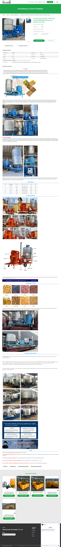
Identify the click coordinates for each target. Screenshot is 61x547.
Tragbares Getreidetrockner (14, 14)
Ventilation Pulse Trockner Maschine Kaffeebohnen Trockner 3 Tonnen (52, 493)
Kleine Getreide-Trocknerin (38, 492)
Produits (8, 14)
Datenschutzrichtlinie (5, 545)
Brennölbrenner (13, 466)
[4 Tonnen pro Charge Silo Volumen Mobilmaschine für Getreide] (9, 483)
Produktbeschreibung (23, 45)
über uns (33, 530)
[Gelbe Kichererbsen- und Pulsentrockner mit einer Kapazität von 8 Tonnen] (23, 483)
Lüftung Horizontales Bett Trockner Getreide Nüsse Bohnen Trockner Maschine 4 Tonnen (9, 516)
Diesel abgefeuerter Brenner (23, 466)
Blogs (33, 534)
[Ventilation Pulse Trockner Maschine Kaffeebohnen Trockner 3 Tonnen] (52, 484)
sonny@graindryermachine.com (9, 534)
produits (33, 532)
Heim (4, 14)
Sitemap (10, 545)
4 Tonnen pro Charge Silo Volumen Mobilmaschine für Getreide (9, 493)
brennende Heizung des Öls (36, 466)
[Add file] (42, 545)
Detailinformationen (9, 45)
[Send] (58, 545)
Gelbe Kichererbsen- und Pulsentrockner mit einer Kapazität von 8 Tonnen (23, 493)
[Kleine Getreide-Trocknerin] (37, 484)
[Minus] (58, 524)
